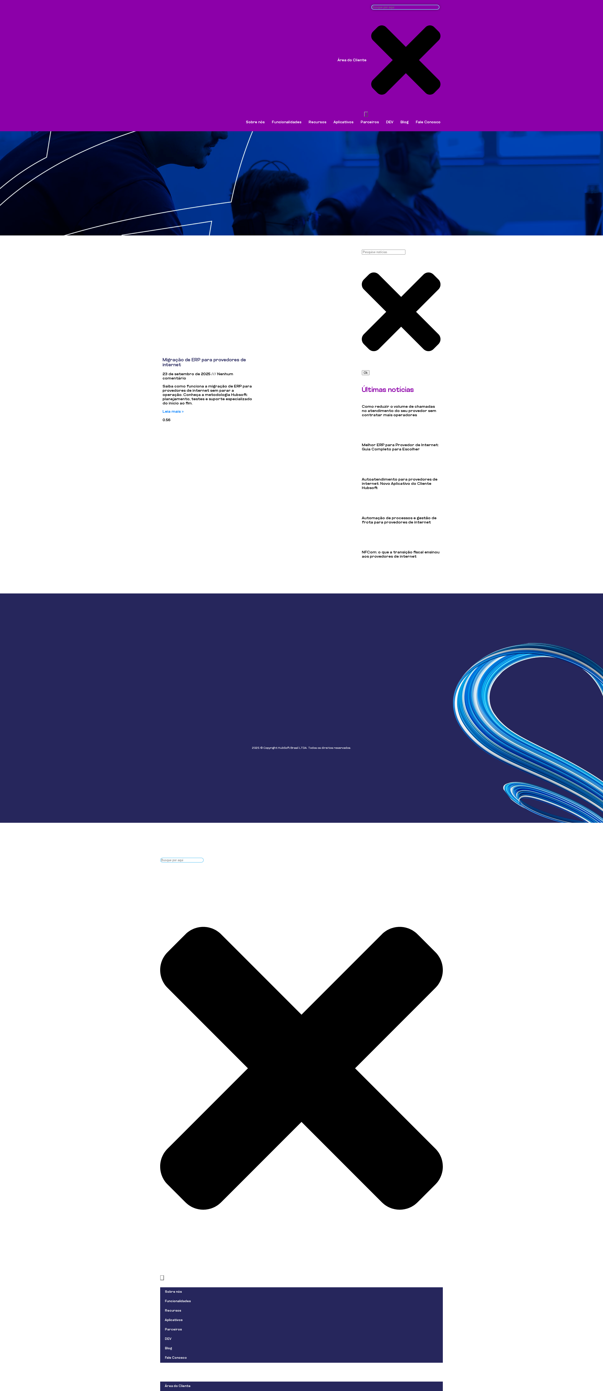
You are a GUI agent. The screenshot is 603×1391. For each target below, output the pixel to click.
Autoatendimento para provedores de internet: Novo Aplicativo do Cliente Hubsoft (399, 484)
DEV (389, 122)
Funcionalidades (287, 122)
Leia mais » (173, 412)
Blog (404, 122)
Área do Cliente (352, 60)
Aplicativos (344, 122)
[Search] (366, 114)
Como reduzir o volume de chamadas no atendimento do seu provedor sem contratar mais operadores (399, 411)
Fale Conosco (428, 122)
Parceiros (370, 122)
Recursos (317, 122)
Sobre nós (255, 122)
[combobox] (405, 7)
